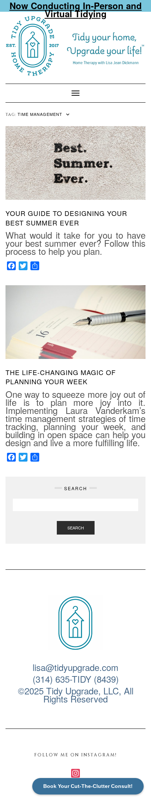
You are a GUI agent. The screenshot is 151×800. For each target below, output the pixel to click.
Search (75, 528)
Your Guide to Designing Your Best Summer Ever (66, 217)
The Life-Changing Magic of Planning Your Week (60, 376)
